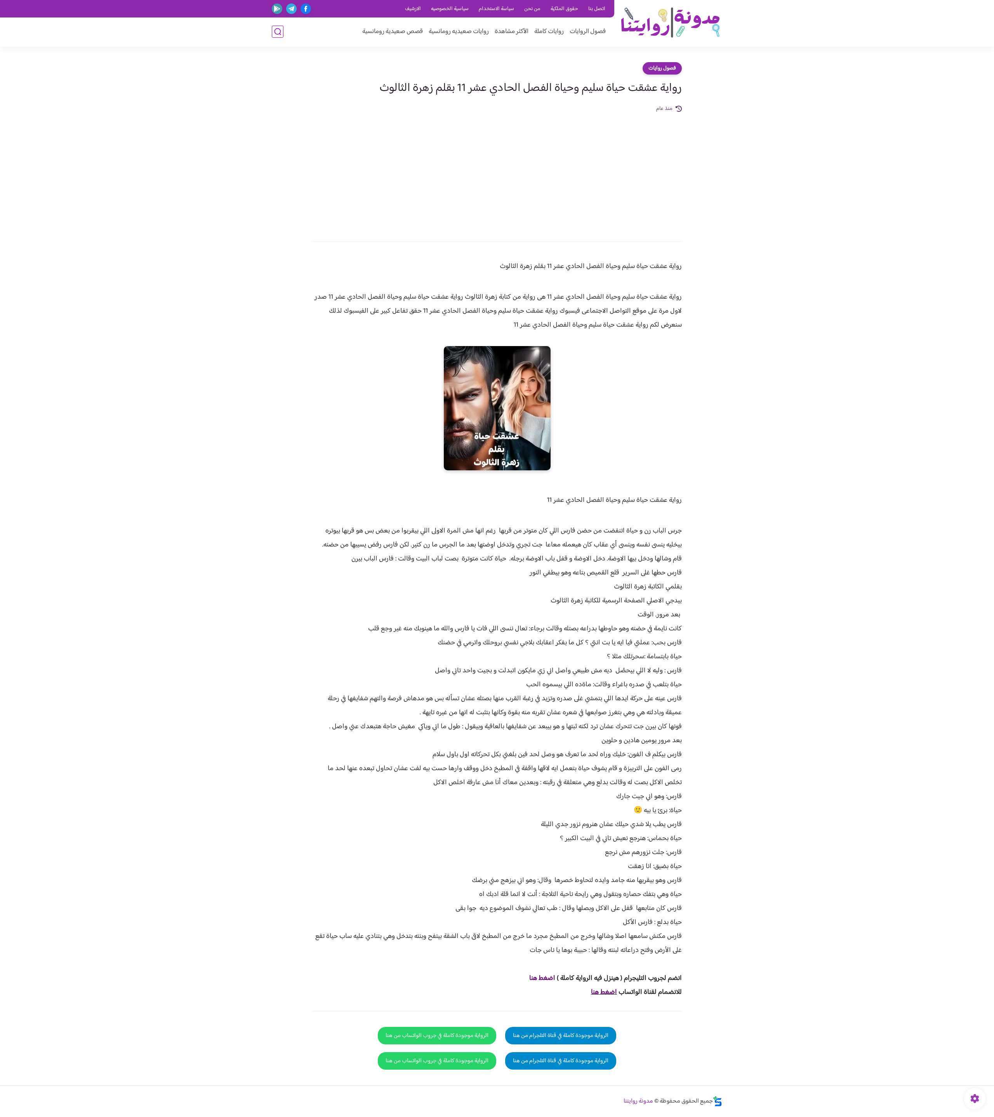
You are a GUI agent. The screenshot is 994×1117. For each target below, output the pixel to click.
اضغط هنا (604, 992)
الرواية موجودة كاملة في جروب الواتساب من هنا (437, 1035)
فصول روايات (662, 68)
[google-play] (277, 8)
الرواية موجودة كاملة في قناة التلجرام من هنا (560, 1035)
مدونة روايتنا (638, 1101)
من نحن (532, 9)
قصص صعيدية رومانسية (392, 31)
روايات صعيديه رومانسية (459, 31)
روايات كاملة (549, 31)
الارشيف (413, 9)
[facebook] (306, 8)
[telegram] (291, 8)
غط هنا (538, 978)
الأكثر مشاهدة (511, 31)
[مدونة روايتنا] (670, 22)
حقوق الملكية (564, 9)
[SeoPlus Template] (717, 1101)
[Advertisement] (497, 171)
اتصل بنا (596, 9)
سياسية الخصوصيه (450, 9)
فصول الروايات (588, 31)
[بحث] (277, 32)
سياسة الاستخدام (496, 9)
